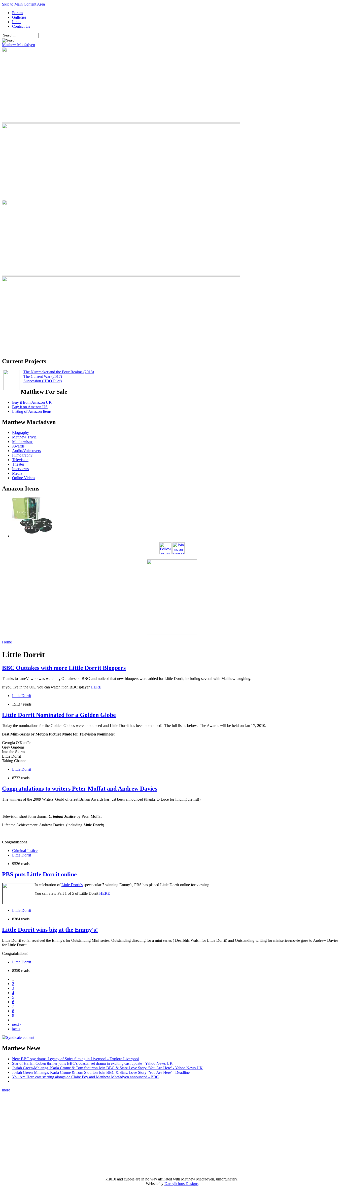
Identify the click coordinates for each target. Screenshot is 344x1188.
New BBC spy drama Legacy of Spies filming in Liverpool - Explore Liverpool (75, 1059)
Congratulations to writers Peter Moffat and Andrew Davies (79, 788)
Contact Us (21, 26)
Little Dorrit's (72, 885)
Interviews (20, 469)
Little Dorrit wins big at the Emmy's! (50, 929)
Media (17, 473)
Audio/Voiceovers (26, 450)
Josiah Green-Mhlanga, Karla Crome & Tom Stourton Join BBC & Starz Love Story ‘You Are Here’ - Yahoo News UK (107, 1068)
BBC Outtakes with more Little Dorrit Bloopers (64, 668)
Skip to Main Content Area (23, 4)
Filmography (22, 455)
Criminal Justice (25, 850)
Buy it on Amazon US (30, 407)
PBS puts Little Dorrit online (39, 874)
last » (16, 1029)
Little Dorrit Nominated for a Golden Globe (59, 715)
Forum (17, 13)
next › (16, 1024)
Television (20, 460)
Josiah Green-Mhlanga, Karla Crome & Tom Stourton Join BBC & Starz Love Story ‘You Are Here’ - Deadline (101, 1072)
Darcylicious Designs (181, 1183)
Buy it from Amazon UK (32, 402)
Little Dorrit (21, 695)
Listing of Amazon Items (31, 411)
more (6, 1090)
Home (7, 642)
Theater (18, 464)
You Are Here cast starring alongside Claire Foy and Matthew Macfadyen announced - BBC (85, 1077)
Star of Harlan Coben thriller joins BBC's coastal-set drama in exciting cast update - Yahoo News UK (92, 1063)
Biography (20, 432)
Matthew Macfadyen (18, 45)
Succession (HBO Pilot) (42, 381)
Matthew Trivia (24, 437)
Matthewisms (22, 441)
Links (16, 22)
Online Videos (23, 478)
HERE (96, 687)
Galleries (19, 17)
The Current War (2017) (42, 376)
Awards (18, 446)
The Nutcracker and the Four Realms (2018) (58, 372)
